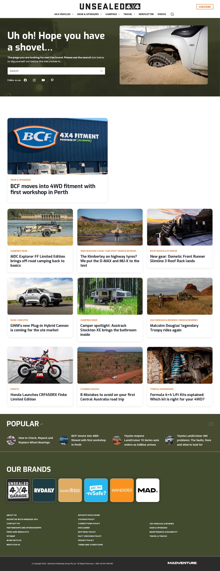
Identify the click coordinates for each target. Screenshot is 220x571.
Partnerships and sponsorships (24, 528)
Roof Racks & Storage (163, 250)
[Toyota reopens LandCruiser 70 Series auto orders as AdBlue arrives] (116, 440)
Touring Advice (89, 389)
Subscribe (205, 7)
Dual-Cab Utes (107, 250)
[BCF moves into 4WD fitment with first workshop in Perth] (63, 440)
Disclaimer (84, 528)
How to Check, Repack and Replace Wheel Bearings (36, 440)
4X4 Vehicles (62, 14)
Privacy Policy (86, 540)
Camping (111, 14)
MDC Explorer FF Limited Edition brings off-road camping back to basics (37, 261)
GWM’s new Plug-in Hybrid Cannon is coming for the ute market (39, 327)
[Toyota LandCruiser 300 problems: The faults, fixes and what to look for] (169, 440)
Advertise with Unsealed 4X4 (22, 519)
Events (14, 389)
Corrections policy (89, 523)
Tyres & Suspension (161, 389)
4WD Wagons (88, 250)
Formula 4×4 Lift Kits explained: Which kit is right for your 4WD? (177, 397)
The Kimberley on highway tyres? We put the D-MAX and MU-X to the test (109, 261)
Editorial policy (87, 532)
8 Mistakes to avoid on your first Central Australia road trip (107, 397)
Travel (127, 14)
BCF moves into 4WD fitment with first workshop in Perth (52, 189)
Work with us (14, 540)
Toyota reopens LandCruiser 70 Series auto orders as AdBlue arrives (141, 440)
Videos (161, 14)
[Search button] (101, 71)
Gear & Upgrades (88, 14)
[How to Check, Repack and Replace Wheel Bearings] (11, 440)
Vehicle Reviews (127, 250)
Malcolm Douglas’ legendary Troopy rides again (174, 327)
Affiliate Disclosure (89, 515)
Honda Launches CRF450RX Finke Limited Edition (38, 397)
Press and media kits (18, 532)
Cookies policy (86, 519)
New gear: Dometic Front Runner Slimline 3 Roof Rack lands (177, 258)
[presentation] (57, 146)
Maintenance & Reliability (163, 532)
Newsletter (146, 14)
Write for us (13, 545)
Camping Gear (18, 250)
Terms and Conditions (90, 545)
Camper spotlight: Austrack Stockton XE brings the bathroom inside (108, 330)
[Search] (172, 14)
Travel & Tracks (158, 536)
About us (12, 515)
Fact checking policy (89, 536)
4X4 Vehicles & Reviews (163, 320)
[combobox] (53, 71)
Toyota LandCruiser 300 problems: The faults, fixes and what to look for (194, 440)
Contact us (13, 523)
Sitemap (11, 536)
